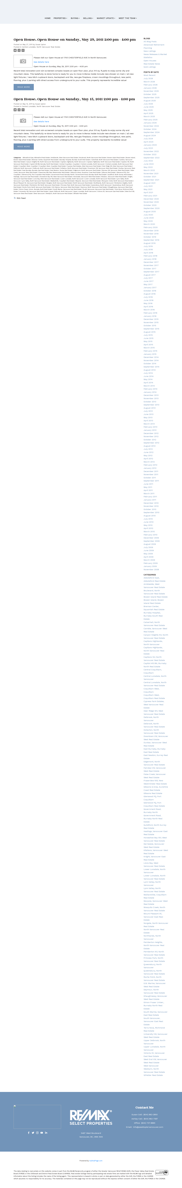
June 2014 (149, 376)
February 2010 (150, 535)
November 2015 (151, 322)
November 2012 (151, 436)
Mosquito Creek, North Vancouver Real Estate (117, 181)
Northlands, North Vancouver (104, 183)
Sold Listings (150, 67)
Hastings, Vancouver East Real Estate (26, 177)
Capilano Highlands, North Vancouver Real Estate (103, 162)
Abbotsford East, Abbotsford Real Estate (36, 157)
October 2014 (150, 363)
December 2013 (151, 395)
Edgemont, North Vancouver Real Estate (87, 170)
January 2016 (150, 316)
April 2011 (148, 490)
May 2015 (148, 341)
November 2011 (151, 474)
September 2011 (151, 481)
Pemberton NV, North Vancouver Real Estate (45, 185)
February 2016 (150, 313)
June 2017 (149, 281)
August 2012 (150, 446)
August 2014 (150, 370)
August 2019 (150, 243)
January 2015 (150, 354)
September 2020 (152, 208)
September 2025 (151, 97)
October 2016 (150, 291)
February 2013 (150, 427)
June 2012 (148, 452)
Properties (60, 18)
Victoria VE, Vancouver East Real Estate (110, 191)
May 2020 (148, 221)
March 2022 (149, 170)
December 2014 (151, 357)
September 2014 (151, 367)
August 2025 (150, 100)
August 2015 (150, 332)
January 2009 (150, 566)
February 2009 (151, 563)
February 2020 (151, 227)
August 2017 (150, 275)
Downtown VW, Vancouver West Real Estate (103, 168)
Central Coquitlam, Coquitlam (70, 164)
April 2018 (148, 253)
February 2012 (150, 465)
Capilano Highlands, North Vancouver (73, 162)
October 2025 (150, 94)
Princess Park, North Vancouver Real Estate (75, 185)
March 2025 (149, 116)
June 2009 (149, 550)
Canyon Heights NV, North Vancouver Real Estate (43, 162)
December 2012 (151, 433)
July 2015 (148, 335)
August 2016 (150, 294)
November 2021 (151, 173)
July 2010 (148, 519)
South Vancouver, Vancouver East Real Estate (98, 189)
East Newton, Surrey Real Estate (61, 170)
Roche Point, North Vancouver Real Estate (37, 187)
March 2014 (149, 386)
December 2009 (151, 538)
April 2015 (148, 344)
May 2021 (148, 189)
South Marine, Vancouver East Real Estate (67, 189)
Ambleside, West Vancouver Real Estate (64, 157)
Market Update (105, 18)
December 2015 (151, 319)
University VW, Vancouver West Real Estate (34, 191)
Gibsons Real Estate (109, 172)
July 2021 (148, 186)
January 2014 (150, 392)
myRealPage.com (95, 1161)
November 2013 (151, 398)
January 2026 (150, 88)
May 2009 (148, 553)
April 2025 (148, 113)
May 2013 (148, 417)
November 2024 (151, 126)
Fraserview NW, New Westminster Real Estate (54, 172)
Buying (74, 18)
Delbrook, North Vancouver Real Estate (46, 168)
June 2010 (149, 522)
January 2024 (150, 145)
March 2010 (149, 531)
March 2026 (149, 81)
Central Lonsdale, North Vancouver (93, 164)
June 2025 (149, 107)
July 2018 (148, 249)
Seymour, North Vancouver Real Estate (94, 187)
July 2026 (148, 78)
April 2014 (148, 382)
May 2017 (148, 284)
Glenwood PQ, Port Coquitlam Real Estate (36, 174)
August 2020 (150, 211)
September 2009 (152, 541)
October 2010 (150, 509)
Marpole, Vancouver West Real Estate (88, 181)
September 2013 (151, 405)
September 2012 (151, 443)
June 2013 (148, 414)
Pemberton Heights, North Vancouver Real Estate (154, 945)
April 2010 (148, 528)
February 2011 (150, 496)
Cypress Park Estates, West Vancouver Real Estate (84, 166)
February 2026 (150, 85)
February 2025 (150, 119)
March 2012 (149, 462)
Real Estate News (152, 64)
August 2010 (150, 515)
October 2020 (150, 205)
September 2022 (151, 157)
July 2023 (148, 148)
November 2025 (151, 91)
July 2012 (148, 449)
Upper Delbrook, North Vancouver (61, 191)
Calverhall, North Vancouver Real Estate (104, 160)
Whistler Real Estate (80, 193)
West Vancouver (39, 193)
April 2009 (148, 557)
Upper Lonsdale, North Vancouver (85, 191)
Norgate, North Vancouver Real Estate (59, 183)
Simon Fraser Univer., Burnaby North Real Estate (35, 189)
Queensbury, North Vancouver (101, 185)
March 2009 (149, 560)
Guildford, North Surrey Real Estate (120, 174)
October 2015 (150, 325)
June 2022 (149, 164)
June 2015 (148, 338)
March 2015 (149, 347)
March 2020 (149, 224)
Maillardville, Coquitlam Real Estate (63, 181)
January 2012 (150, 468)
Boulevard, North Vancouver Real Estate (93, 157)
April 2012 (148, 458)
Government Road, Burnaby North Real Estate (91, 174)
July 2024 (148, 138)
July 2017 (148, 278)
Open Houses (150, 60)
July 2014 (148, 373)
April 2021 (148, 192)
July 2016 (148, 297)
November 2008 (151, 569)
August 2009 (150, 544)
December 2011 (151, 471)
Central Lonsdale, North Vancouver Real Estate (41, 47)
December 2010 (151, 503)
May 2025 (148, 110)
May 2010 (148, 525)
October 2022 (150, 154)
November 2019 (151, 233)
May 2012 (148, 455)
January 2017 (150, 287)
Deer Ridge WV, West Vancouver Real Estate (117, 166)
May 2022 (148, 167)
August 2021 (150, 183)
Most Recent (149, 75)
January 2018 (150, 259)
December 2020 (151, 199)
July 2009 (148, 547)
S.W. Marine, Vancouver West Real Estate (66, 187)
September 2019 (151, 240)
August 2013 (150, 408)
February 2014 (150, 389)
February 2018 (150, 256)
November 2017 (151, 265)
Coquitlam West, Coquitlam (28, 166)
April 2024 (148, 142)
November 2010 (151, 506)
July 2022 (148, 161)
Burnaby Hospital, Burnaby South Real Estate (75, 160)
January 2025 (150, 123)
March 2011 (149, 493)
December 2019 (151, 230)
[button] (28, 1133)
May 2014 (148, 379)
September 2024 (152, 132)
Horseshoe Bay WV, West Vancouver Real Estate (56, 177)
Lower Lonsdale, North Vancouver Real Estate (100, 179)
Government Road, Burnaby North (63, 174)
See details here (41, 62)
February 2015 (150, 351)
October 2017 (150, 268)
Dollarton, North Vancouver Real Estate (74, 168)
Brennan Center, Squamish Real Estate (45, 160)
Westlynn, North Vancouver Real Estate (59, 193)
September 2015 (151, 329)
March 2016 (149, 309)
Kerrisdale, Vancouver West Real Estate (87, 177)
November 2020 (151, 202)
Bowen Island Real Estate (116, 157)
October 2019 (150, 237)
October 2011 (150, 477)
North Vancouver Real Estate (83, 183)
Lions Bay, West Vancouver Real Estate (46, 179)
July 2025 (148, 104)
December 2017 (151, 262)
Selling (87, 18)
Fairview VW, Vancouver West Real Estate (116, 170)
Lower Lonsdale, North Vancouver (72, 179)
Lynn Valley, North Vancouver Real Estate (36, 181)
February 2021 (150, 195)
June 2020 (149, 218)
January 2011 (150, 500)
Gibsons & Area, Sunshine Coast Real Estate (86, 172)
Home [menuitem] (48, 18)
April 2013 (148, 420)
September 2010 (151, 512)
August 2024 (150, 135)
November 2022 (151, 151)
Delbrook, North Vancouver (23, 168)
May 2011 (148, 487)
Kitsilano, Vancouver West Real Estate (114, 177)
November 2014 (151, 360)
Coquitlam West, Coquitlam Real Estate (52, 166)
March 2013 (149, 424)
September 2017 (151, 271)
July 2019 (148, 246)
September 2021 (151, 180)
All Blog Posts (150, 41)
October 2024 (150, 129)
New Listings (150, 51)
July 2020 (148, 215)
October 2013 (150, 401)
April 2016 (148, 306)
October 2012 (150, 439)
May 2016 (148, 303)
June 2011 (148, 484)
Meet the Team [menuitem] (127, 18)
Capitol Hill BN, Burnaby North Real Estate (44, 164)
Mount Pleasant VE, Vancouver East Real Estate (30, 183)
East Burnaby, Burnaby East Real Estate (36, 170)
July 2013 (148, 411)
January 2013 (150, 430)
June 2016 (148, 300)
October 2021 (150, 176)
